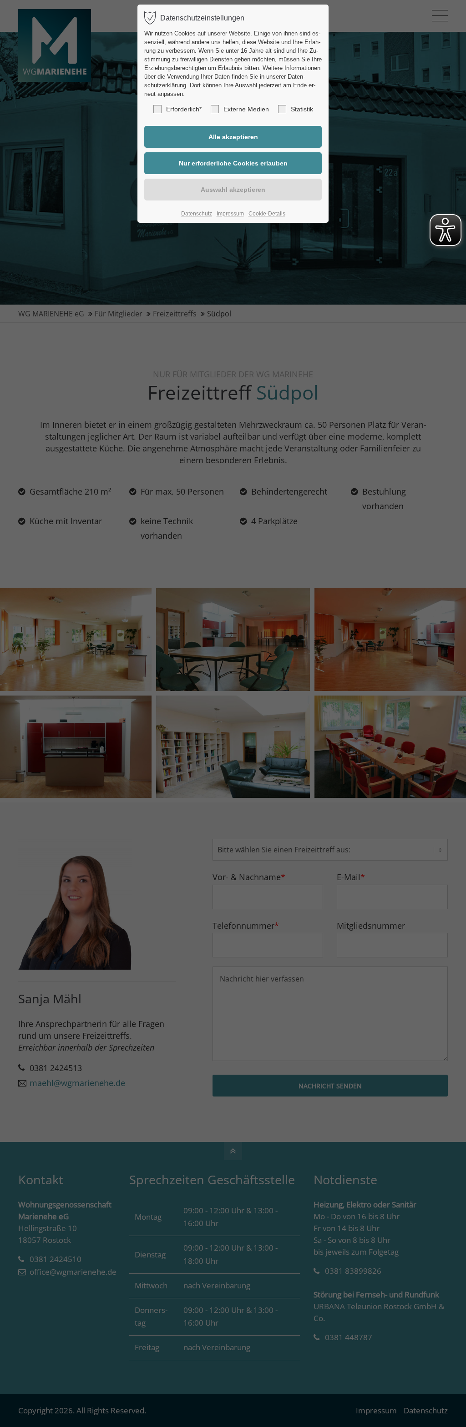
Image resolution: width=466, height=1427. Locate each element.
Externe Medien (246, 109)
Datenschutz (196, 213)
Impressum (230, 213)
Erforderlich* (184, 109)
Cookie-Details (266, 213)
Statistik (302, 109)
